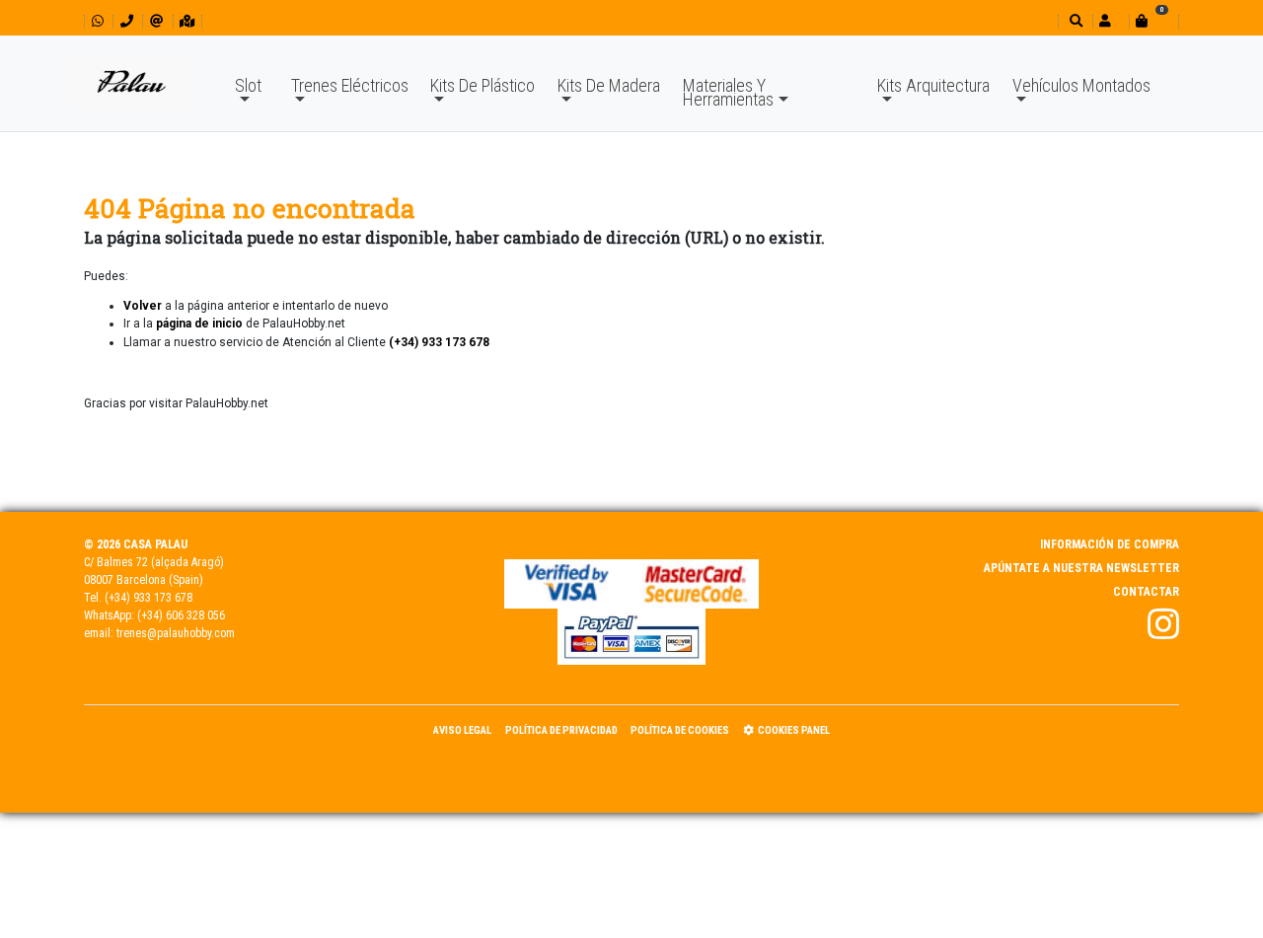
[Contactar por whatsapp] (98, 21)
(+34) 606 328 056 (181, 615)
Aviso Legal (462, 730)
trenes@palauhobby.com (175, 633)
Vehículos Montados (1081, 85)
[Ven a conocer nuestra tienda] (187, 21)
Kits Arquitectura (933, 85)
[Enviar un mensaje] (156, 21)
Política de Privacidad (561, 730)
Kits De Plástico (482, 85)
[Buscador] (1074, 21)
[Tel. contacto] (126, 21)
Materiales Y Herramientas (728, 92)
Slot (248, 85)
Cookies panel (794, 730)
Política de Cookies (680, 730)
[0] (1153, 21)
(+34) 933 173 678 (148, 598)
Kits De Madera (608, 85)
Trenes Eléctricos (350, 85)
